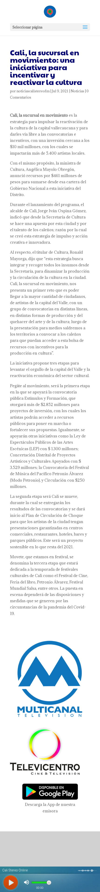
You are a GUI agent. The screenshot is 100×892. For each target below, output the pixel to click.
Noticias (77, 91)
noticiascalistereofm (33, 91)
